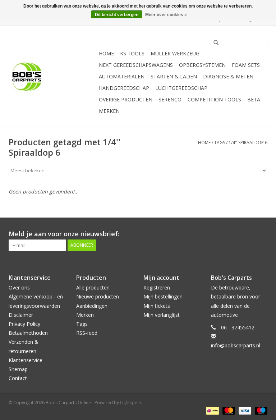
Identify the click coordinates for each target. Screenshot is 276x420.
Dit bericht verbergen (116, 14)
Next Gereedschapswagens (136, 64)
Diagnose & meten (228, 76)
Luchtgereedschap (181, 88)
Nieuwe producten (97, 296)
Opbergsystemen (202, 64)
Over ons (19, 287)
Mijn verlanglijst (161, 314)
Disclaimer (21, 314)
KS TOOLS (132, 53)
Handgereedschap (124, 88)
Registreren (156, 287)
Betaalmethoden (28, 332)
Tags (219, 143)
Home (106, 53)
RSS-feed (86, 332)
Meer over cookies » (166, 14)
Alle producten (93, 287)
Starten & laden (174, 76)
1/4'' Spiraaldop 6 (248, 143)
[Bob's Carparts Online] (53, 76)
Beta (253, 99)
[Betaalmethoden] (212, 410)
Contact (18, 378)
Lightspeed (131, 403)
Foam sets (246, 64)
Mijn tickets (156, 305)
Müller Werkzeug (175, 53)
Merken (109, 111)
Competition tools (214, 99)
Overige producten (125, 99)
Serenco (169, 99)
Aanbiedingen (91, 305)
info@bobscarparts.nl (235, 345)
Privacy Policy (24, 323)
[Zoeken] (213, 43)
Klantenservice (25, 360)
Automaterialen (121, 76)
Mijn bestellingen (163, 296)
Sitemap (18, 369)
